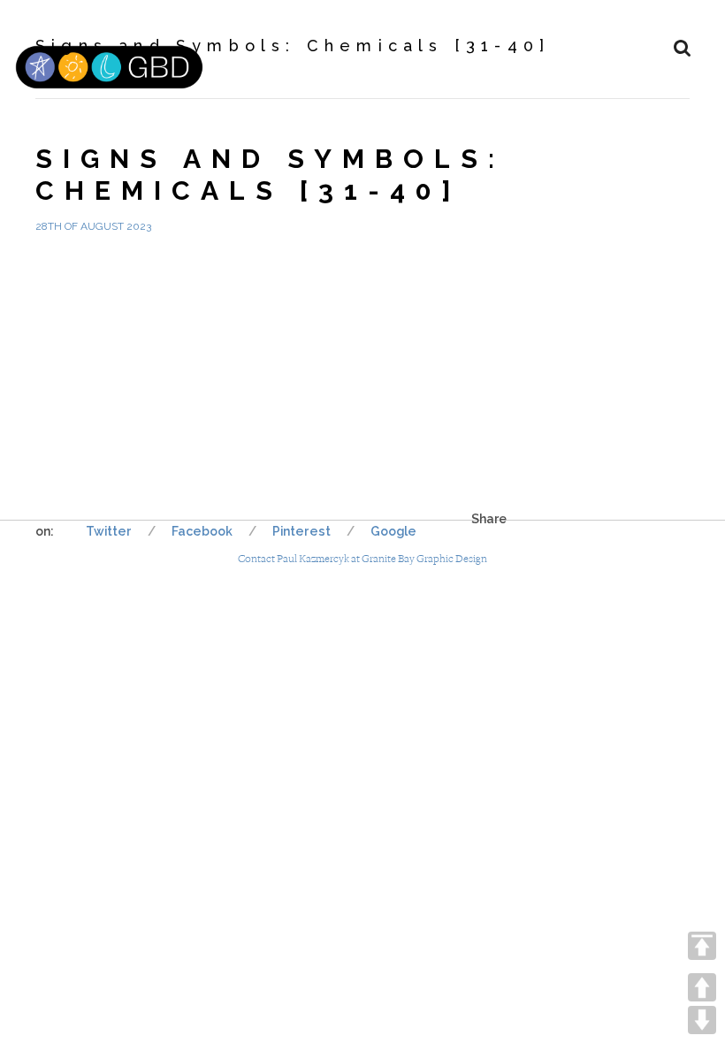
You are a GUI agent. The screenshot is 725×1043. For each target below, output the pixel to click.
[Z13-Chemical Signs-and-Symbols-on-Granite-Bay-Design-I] (308, 435)
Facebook (202, 531)
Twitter (109, 531)
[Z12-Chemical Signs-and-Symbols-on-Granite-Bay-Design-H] (198, 435)
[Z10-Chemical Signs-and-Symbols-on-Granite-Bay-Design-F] (634, 312)
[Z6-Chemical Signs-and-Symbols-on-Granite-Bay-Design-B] (198, 312)
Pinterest (301, 531)
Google (393, 531)
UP (702, 987)
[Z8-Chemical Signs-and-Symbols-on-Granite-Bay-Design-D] (417, 312)
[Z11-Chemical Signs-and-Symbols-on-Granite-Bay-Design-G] (89, 435)
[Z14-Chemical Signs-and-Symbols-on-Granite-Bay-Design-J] (417, 435)
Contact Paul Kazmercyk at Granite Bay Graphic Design (362, 559)
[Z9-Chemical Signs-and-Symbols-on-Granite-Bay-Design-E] (525, 312)
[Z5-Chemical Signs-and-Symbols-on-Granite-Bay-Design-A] (89, 312)
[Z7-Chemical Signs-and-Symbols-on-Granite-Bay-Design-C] (308, 312)
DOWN (702, 1020)
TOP (702, 946)
